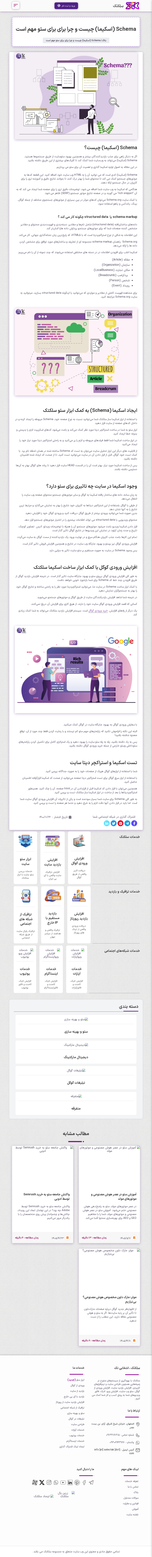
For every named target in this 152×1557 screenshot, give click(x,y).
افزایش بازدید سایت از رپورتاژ (70, 1402)
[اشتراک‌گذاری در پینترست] (120, 823)
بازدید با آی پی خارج (74, 1396)
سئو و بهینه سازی (75, 1413)
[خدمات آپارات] (77, 956)
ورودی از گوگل (77, 1385)
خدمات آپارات (77, 1429)
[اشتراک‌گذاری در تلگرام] (127, 823)
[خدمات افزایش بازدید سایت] (52, 847)
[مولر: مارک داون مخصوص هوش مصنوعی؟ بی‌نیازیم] (109, 1270)
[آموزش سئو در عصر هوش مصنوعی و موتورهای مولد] (109, 1167)
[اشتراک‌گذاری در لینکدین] (107, 823)
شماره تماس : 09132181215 (120, 1434)
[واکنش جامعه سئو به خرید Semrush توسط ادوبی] (42, 1167)
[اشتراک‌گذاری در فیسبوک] (134, 823)
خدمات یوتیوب (76, 1435)
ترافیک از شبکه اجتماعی (72, 1407)
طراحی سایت (77, 1424)
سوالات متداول (130, 1497)
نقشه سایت (132, 1514)
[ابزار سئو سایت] (25, 846)
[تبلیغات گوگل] (76, 1070)
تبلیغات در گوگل (76, 1418)
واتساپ (130, 1442)
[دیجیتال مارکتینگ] (76, 1045)
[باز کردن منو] (15, 5)
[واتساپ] (56, 1482)
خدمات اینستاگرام (75, 1441)
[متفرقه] (76, 1096)
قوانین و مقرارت (130, 1503)
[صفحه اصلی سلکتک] (132, 5)
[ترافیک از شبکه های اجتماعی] (25, 902)
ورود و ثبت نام (67, 5)
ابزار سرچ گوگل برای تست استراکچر (105, 778)
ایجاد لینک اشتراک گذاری (71, 1446)
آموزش (135, 1509)
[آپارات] (35, 1482)
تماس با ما (133, 1486)
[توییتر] (77, 1482)
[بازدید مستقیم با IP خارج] (52, 901)
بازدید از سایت (77, 1390)
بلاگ (104, 40)
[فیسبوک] (84, 1482)
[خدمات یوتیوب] (24, 956)
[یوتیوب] (63, 1482)
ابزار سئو (80, 1379)
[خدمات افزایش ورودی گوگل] (79, 846)
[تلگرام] (91, 1482)
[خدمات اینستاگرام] (51, 956)
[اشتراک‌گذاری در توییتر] (114, 823)
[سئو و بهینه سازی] (76, 1019)
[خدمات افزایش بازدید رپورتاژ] (79, 901)
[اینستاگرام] (49, 1482)
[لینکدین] (70, 1482)
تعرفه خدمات (131, 1481)
